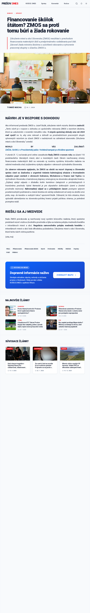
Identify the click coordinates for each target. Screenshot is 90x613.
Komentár (55, 3)
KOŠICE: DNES (31, 3)
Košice (66, 3)
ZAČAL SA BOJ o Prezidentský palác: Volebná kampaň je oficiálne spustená (39, 150)
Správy (43, 3)
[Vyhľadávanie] (77, 4)
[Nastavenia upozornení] (81, 4)
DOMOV (10, 13)
